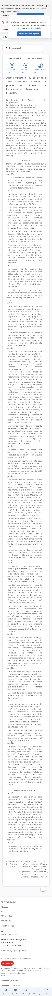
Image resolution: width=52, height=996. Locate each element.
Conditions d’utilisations (10, 985)
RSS (3, 912)
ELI (2, 931)
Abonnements (6, 907)
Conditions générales (9, 980)
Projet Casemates (8, 926)
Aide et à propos (7, 921)
